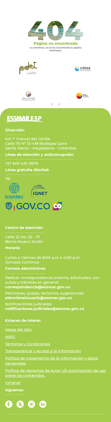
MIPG (10, 337)
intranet (13, 382)
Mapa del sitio (18, 329)
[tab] (52, 104)
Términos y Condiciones (27, 344)
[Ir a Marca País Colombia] (57, 206)
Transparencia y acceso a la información (43, 351)
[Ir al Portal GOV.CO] (27, 206)
